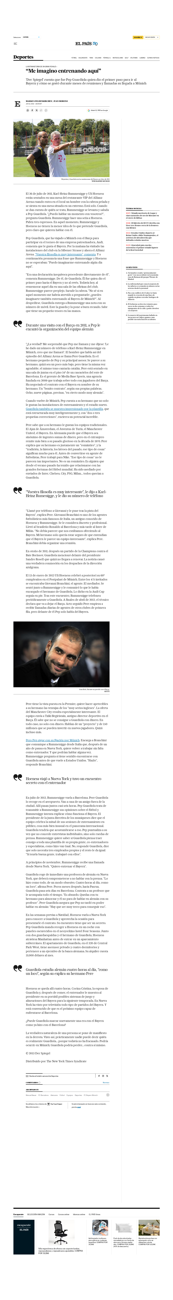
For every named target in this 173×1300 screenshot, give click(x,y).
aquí (79, 1107)
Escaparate (18, 1214)
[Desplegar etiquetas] (108, 1095)
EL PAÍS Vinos (94, 1214)
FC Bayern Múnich (91, 1095)
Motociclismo (118, 58)
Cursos (51, 1214)
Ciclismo (98, 58)
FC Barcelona (43, 1095)
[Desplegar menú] (15, 44)
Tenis (91, 58)
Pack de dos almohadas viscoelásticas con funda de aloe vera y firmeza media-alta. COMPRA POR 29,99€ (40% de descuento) (123, 1242)
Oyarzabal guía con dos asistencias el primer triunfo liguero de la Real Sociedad (142, 247)
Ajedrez (142, 58)
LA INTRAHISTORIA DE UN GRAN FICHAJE (41, 67)
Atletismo (134, 58)
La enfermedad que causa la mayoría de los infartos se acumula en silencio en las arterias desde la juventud (144, 286)
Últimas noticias (153, 58)
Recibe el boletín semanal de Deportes (43, 1076)
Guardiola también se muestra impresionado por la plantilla (64, 409)
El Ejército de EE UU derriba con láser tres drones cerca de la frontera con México (143, 225)
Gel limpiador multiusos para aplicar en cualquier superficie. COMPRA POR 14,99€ (98, 1241)
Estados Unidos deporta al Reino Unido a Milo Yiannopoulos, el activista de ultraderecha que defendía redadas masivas (142, 236)
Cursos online (63, 1214)
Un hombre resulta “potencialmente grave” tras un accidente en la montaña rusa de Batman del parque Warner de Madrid (143, 276)
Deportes (23, 57)
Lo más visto (131, 267)
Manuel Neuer (31, 1095)
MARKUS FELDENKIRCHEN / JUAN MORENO (47, 101)
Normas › (106, 1083)
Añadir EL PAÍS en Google (99, 110)
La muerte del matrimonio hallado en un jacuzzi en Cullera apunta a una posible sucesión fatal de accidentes (142, 317)
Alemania (54, 1095)
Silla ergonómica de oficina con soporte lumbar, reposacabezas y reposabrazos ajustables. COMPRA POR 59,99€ (60, 1251)
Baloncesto (83, 58)
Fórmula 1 (107, 58)
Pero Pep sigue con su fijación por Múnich (52, 740)
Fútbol (74, 58)
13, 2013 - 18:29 (34, 104)
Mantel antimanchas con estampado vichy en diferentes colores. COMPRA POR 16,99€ (148, 1241)
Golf (126, 58)
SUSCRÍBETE (138, 37)
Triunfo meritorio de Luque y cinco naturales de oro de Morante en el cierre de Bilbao (142, 215)
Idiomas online (79, 1214)
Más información (32, 1107)
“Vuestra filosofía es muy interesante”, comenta (65, 254)
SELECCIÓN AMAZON (36, 1214)
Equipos (70, 1095)
